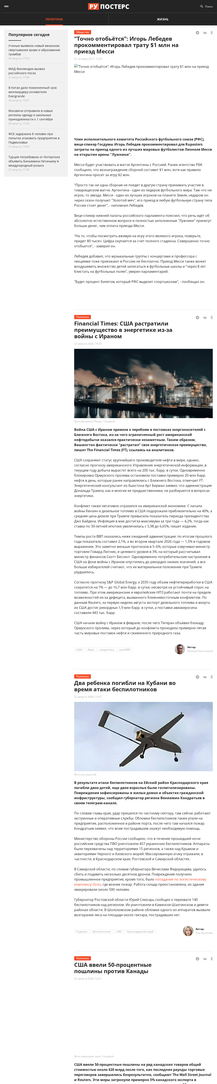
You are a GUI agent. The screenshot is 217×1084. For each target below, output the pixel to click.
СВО (119, 931)
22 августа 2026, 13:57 (88, 697)
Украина (81, 931)
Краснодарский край (140, 931)
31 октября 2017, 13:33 (88, 59)
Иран (91, 649)
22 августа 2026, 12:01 (88, 978)
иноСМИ (124, 649)
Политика (54, 19)
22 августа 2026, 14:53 (88, 343)
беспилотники (102, 931)
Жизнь (162, 19)
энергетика (107, 649)
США (79, 649)
